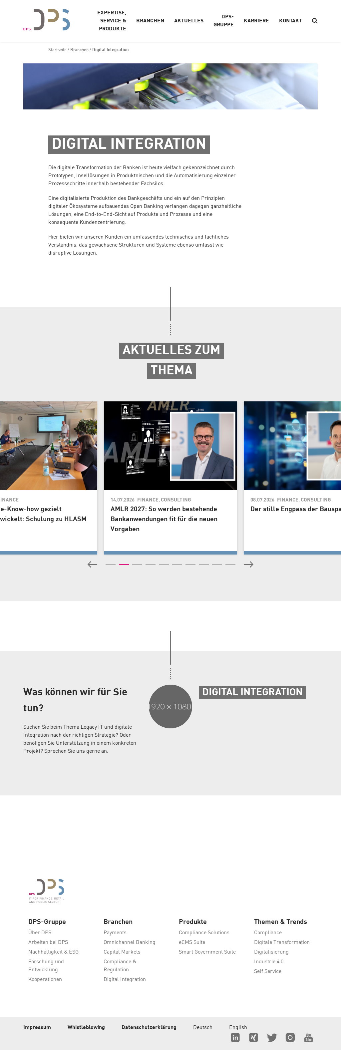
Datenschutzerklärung (149, 1027)
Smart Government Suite (207, 952)
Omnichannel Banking (130, 942)
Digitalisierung (271, 952)
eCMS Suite (192, 942)
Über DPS (39, 933)
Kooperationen (45, 979)
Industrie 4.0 (268, 962)
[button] (92, 564)
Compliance (268, 933)
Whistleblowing (86, 1027)
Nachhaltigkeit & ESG (53, 952)
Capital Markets (122, 952)
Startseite (57, 50)
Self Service (267, 971)
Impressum (37, 1027)
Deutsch (202, 1027)
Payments (115, 933)
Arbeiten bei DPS (48, 942)
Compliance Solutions (204, 933)
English (238, 1027)
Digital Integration (125, 979)
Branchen (79, 50)
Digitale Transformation (282, 942)
